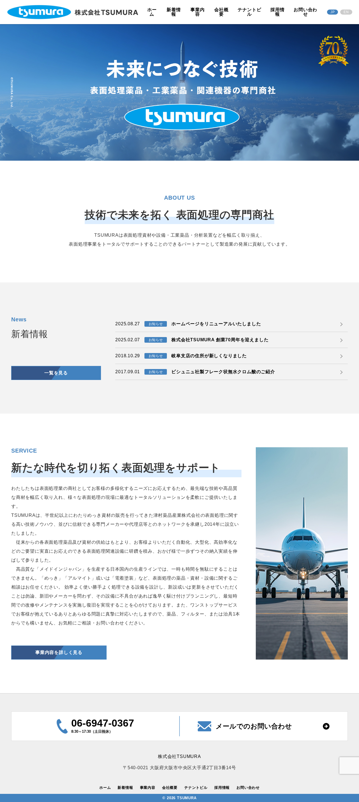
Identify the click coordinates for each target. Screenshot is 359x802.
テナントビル (249, 12)
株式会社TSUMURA (179, 756)
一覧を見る (56, 372)
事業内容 (197, 12)
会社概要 (221, 12)
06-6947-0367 (102, 723)
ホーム (152, 12)
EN (346, 12)
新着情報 (174, 12)
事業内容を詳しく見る (58, 652)
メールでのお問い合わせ (254, 726)
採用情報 (277, 12)
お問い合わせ (305, 12)
